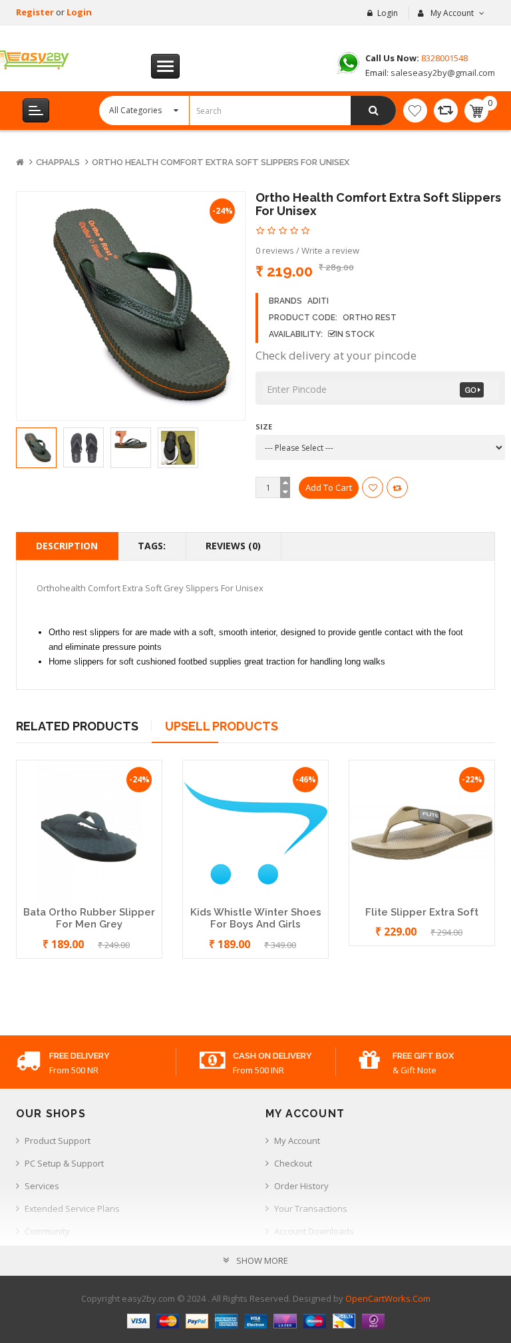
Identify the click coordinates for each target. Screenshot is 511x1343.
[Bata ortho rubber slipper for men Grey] (89, 832)
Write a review (330, 250)
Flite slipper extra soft (421, 912)
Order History (301, 1186)
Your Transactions (310, 1208)
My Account (297, 1141)
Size (264, 426)
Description (67, 545)
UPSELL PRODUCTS (221, 726)
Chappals (58, 162)
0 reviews (275, 250)
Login (79, 12)
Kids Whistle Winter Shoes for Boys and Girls (255, 918)
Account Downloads (314, 1231)
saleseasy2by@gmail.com (442, 73)
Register (36, 12)
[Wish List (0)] (415, 111)
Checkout (293, 1163)
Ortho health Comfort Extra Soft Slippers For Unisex (220, 162)
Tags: (152, 545)
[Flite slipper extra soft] (421, 832)
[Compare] (446, 111)
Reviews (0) (233, 545)
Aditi (318, 301)
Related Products (77, 726)
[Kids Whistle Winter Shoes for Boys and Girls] (255, 832)
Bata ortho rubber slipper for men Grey (89, 918)
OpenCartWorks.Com (387, 1298)
